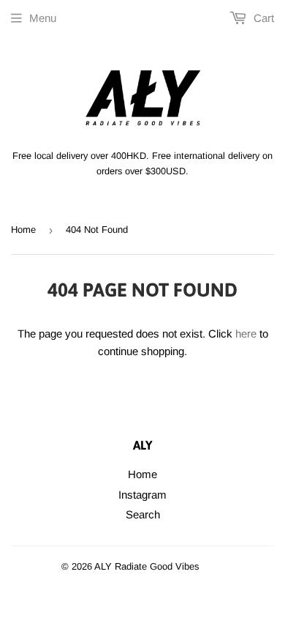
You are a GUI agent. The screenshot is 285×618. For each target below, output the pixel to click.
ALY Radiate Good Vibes (147, 566)
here (245, 333)
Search (143, 514)
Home (23, 229)
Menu (42, 18)
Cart (262, 18)
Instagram (142, 494)
